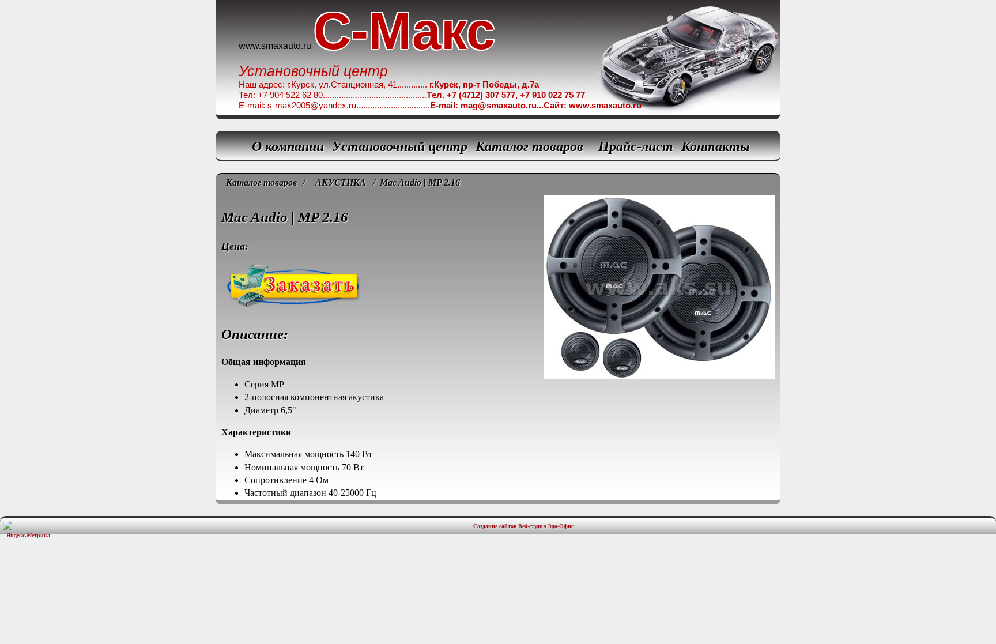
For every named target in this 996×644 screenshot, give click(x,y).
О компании (288, 146)
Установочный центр (399, 146)
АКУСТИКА (340, 182)
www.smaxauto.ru (275, 46)
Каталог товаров (529, 146)
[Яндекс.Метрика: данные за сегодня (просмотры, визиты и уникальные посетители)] (28, 529)
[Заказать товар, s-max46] (498, 253)
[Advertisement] (498, 577)
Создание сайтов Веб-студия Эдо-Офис (523, 526)
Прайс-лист (635, 146)
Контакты (715, 146)
